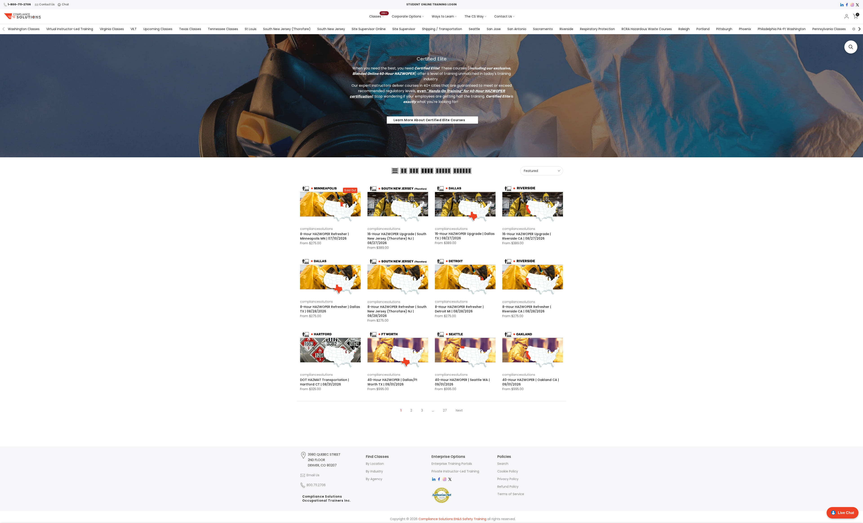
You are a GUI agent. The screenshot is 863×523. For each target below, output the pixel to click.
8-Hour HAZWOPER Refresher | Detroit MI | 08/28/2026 (459, 309)
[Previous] (4, 28)
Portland (703, 29)
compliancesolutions (316, 229)
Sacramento (543, 29)
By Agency (374, 479)
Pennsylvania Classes (829, 29)
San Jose (494, 29)
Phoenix (745, 29)
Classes (378, 16)
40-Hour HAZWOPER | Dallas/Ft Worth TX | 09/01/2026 (392, 382)
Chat (65, 4)
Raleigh (684, 29)
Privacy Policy (507, 479)
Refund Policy (507, 486)
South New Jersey (331, 29)
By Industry (374, 471)
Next (459, 410)
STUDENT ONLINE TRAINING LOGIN (431, 4)
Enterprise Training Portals (452, 463)
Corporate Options (406, 16)
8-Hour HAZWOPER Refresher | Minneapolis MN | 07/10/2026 (324, 236)
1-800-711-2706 (19, 4)
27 (445, 410)
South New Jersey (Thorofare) (287, 29)
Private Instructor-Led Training (455, 471)
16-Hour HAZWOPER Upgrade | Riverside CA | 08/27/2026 (526, 236)
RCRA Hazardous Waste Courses (647, 29)
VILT (134, 29)
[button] (850, 46)
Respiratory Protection (597, 29)
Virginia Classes (112, 29)
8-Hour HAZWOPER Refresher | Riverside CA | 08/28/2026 (526, 309)
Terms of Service (510, 494)
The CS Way (474, 16)
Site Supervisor (403, 29)
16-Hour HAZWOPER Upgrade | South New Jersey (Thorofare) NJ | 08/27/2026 (396, 238)
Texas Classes (190, 29)
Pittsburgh (724, 29)
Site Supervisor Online (369, 29)
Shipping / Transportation (442, 29)
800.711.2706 (316, 485)
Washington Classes (24, 29)
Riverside (566, 29)
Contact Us (47, 4)
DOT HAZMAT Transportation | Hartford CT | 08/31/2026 (324, 382)
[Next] (859, 28)
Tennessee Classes (223, 29)
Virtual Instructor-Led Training (69, 29)
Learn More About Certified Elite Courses (429, 120)
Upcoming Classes (157, 29)
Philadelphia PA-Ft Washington (782, 29)
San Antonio (516, 29)
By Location (375, 463)
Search (502, 463)
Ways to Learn (443, 16)
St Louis (250, 29)
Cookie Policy (507, 471)
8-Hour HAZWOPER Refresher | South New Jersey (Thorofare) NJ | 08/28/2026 (397, 311)
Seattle (474, 29)
